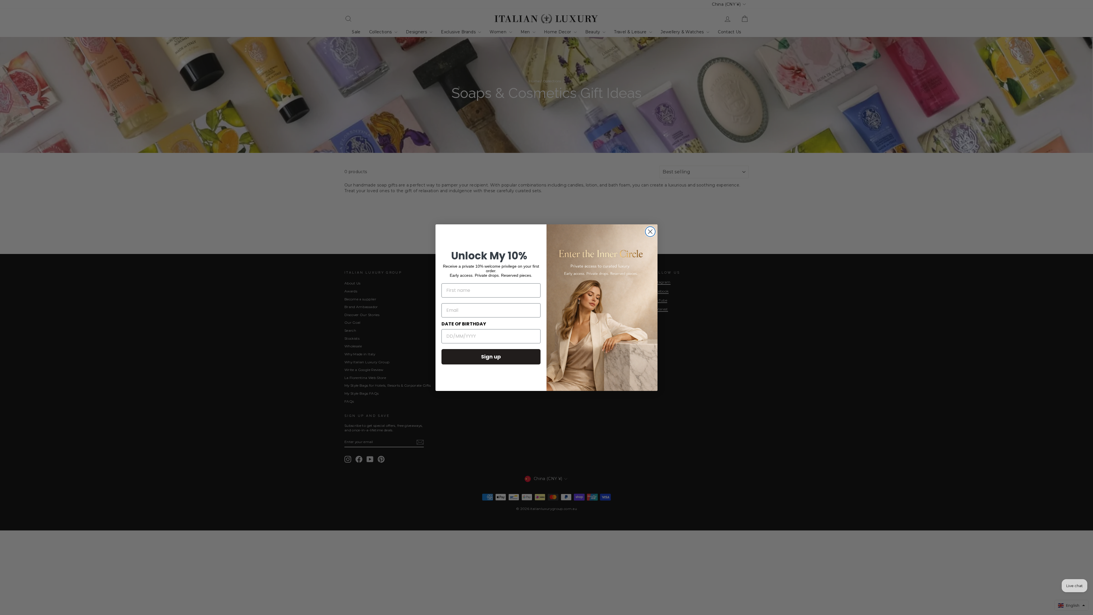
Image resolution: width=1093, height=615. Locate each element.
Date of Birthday (463, 324)
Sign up (491, 356)
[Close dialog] (650, 232)
